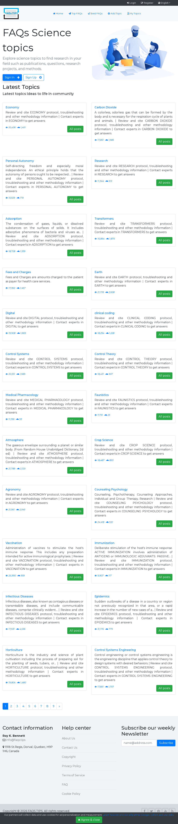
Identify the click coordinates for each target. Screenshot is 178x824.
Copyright (69, 757)
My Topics (135, 13)
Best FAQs (96, 13)
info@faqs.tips (15, 740)
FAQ (65, 784)
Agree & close (90, 819)
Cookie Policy (71, 793)
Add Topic (116, 13)
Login (133, 2)
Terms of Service (73, 775)
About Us (68, 738)
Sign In (9, 77)
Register (148, 2)
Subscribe (166, 743)
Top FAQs (77, 13)
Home (59, 13)
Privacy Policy (71, 766)
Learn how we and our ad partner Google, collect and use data (138, 815)
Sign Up (31, 77)
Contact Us (69, 747)
